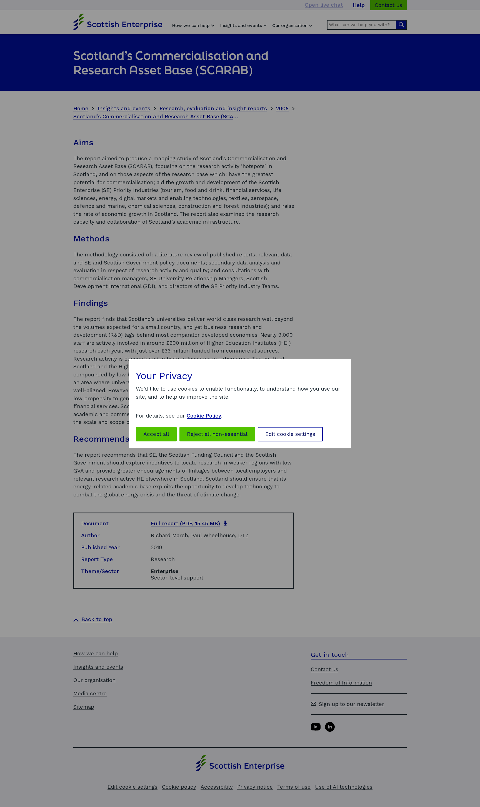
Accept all (156, 434)
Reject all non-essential (217, 434)
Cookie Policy (204, 416)
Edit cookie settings (290, 434)
